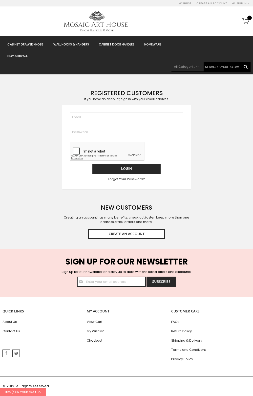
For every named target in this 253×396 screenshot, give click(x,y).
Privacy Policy (182, 359)
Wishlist (185, 3)
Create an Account (211, 3)
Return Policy (181, 331)
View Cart (94, 321)
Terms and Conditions (189, 349)
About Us (9, 321)
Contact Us (11, 331)
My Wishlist (95, 331)
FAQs (175, 321)
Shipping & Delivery (186, 340)
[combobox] (211, 67)
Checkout (94, 340)
